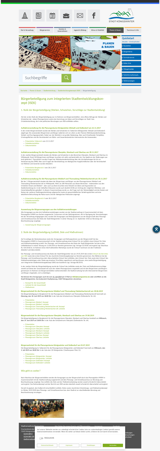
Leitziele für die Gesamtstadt (35, 285)
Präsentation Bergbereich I (34, 168)
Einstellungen (91, 445)
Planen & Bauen (35, 91)
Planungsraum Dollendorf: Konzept (37, 361)
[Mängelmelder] (25, 15)
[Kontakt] (80, 15)
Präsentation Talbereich (33, 141)
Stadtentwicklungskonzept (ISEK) (69, 91)
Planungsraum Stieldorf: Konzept (36, 302)
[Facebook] (94, 15)
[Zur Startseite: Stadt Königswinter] (121, 16)
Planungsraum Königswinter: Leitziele (38, 358)
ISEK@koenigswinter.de (81, 277)
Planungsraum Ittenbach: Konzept (37, 331)
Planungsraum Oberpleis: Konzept (37, 327)
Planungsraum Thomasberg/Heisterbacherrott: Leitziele (45, 309)
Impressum (69, 445)
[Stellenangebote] (66, 15)
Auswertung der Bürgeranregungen (37, 225)
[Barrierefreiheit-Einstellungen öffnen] (156, 229)
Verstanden (112, 445)
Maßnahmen (29, 287)
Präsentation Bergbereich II (35, 198)
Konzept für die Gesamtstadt (35, 283)
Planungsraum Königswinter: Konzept (38, 356)
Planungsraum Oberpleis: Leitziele (37, 329)
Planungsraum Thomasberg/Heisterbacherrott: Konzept (45, 307)
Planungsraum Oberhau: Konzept (37, 335)
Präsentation (29, 300)
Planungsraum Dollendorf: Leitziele (37, 363)
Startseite (24, 91)
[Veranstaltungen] (52, 15)
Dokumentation (30, 145)
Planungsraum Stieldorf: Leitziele (37, 304)
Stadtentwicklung (49, 91)
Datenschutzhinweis (47, 445)
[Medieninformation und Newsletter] (39, 15)
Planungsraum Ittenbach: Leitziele (37, 333)
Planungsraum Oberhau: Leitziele (37, 337)
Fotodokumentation (32, 143)
